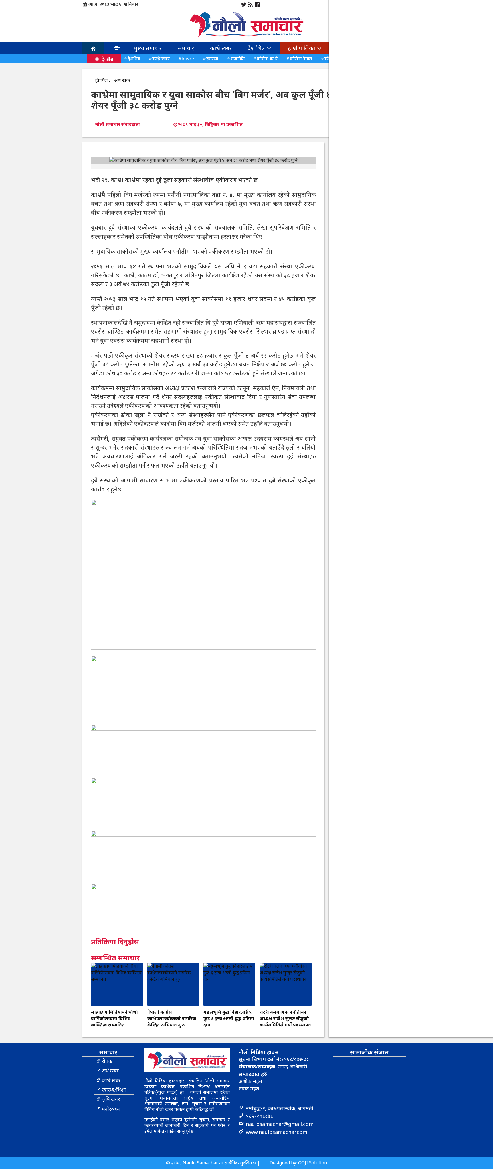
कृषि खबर (111, 1099)
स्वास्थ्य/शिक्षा (114, 1089)
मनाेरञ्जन (111, 1109)
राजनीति (238, 58)
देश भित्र (257, 48)
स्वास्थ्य (212, 58)
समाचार (186, 48)
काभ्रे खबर (221, 48)
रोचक (107, 1061)
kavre (188, 58)
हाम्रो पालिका (302, 48)
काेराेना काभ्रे (267, 58)
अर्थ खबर (122, 80)
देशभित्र (134, 58)
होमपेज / (103, 80)
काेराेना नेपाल (301, 58)
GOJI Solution (312, 1163)
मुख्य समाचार (148, 48)
